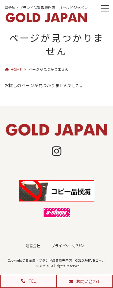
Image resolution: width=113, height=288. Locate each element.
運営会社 (33, 246)
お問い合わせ (88, 281)
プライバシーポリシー (69, 246)
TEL (31, 280)
